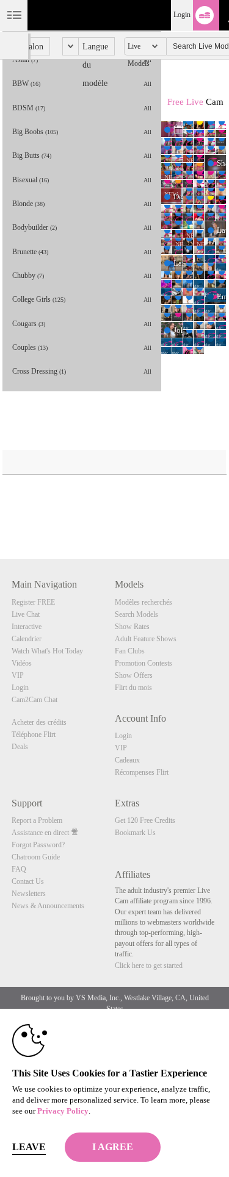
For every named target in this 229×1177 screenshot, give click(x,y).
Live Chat (26, 614)
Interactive (27, 626)
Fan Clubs (130, 651)
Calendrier (27, 639)
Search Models (136, 614)
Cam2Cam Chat (34, 699)
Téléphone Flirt (34, 734)
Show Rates (132, 626)
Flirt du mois (133, 687)
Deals (20, 746)
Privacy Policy (63, 1110)
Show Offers (134, 675)
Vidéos (22, 663)
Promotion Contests (143, 663)
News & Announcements (48, 905)
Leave (29, 1147)
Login (182, 14)
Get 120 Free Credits (145, 820)
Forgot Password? (38, 845)
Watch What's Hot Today (47, 651)
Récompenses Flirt (142, 772)
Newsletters (29, 893)
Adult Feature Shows (145, 639)
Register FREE (33, 602)
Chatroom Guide (36, 857)
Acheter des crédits (39, 722)
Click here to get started (149, 965)
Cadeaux (127, 760)
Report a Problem (37, 820)
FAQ (19, 869)
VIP (18, 675)
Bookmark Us (135, 832)
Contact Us (28, 881)
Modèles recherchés (143, 602)
